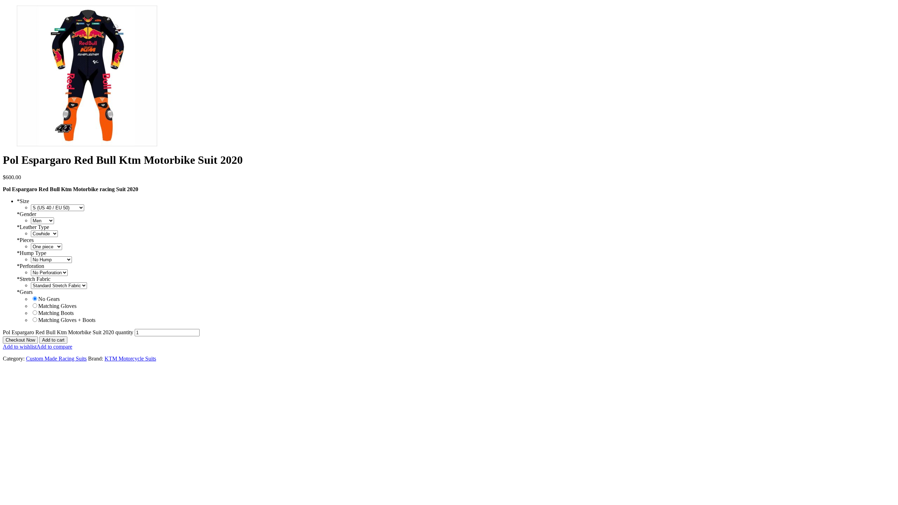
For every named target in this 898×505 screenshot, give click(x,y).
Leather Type (33, 227)
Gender (26, 214)
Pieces (25, 240)
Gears (25, 292)
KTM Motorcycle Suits (130, 359)
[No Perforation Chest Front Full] (49, 272)
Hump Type (31, 253)
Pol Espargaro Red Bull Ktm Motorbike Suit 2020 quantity (68, 332)
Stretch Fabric (34, 279)
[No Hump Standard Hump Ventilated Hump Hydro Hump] (51, 259)
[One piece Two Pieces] (46, 246)
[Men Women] (42, 220)
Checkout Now (20, 340)
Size (23, 201)
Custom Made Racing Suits (56, 359)
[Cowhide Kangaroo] (44, 233)
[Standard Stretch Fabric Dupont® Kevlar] (59, 285)
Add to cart (53, 340)
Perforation (30, 266)
